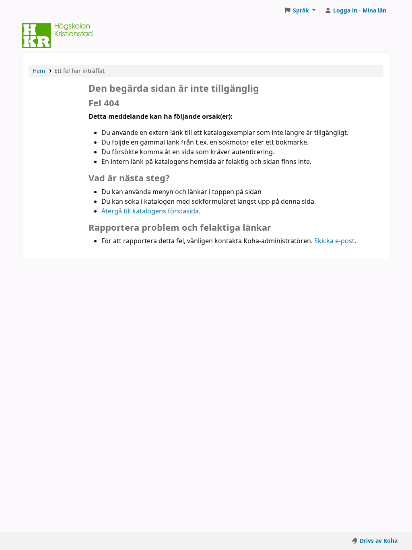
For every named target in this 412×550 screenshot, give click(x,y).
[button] (300, 11)
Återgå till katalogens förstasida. (150, 211)
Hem (39, 71)
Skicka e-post (334, 241)
